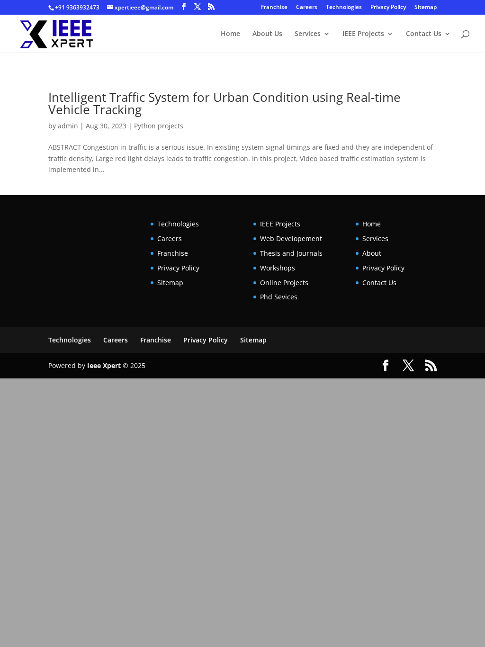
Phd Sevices (278, 296)
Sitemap (425, 7)
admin (68, 125)
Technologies (344, 7)
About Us (267, 34)
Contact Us (423, 34)
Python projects (158, 125)
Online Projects (284, 282)
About (371, 253)
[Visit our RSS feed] (211, 6)
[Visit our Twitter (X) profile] (197, 6)
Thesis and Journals (291, 253)
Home (230, 34)
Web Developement (291, 238)
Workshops (277, 267)
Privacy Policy (388, 7)
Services (308, 34)
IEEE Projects (363, 34)
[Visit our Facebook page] (183, 6)
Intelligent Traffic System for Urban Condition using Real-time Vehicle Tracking (224, 103)
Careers (306, 7)
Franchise (274, 7)
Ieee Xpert (104, 365)
